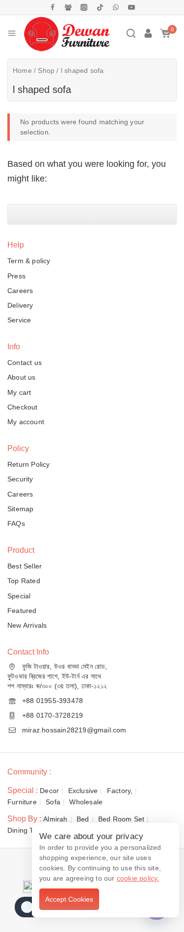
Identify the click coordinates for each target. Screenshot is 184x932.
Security (20, 479)
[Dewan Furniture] (66, 33)
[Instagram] (84, 7)
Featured (22, 610)
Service (19, 320)
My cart (19, 392)
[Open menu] (11, 33)
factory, (120, 791)
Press (16, 276)
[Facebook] (52, 7)
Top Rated (23, 581)
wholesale (86, 802)
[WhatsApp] (116, 7)
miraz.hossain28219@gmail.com (74, 730)
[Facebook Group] (68, 7)
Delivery (20, 305)
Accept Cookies (69, 899)
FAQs (16, 523)
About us (21, 377)
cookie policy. (138, 878)
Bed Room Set (121, 819)
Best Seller (24, 566)
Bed (83, 819)
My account (25, 422)
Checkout (22, 407)
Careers (20, 291)
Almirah (55, 819)
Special (18, 596)
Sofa (53, 802)
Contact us (24, 362)
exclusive (83, 791)
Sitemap (20, 509)
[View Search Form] (131, 33)
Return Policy (28, 464)
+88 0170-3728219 (52, 715)
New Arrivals (27, 625)
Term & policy (29, 261)
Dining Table (27, 830)
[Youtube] (131, 7)
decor (49, 791)
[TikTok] (100, 7)
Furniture (22, 802)
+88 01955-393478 (52, 701)
